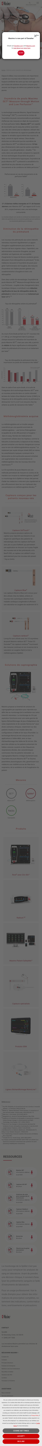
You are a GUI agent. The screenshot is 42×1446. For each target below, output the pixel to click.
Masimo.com (30, 46)
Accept (21, 1436)
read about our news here (21, 48)
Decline (21, 1441)
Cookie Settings (21, 1431)
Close (35, 35)
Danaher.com (18, 46)
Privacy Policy (35, 1415)
